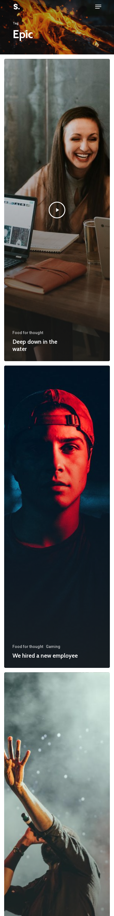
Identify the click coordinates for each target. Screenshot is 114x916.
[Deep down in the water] (57, 210)
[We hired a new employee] (57, 517)
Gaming (53, 646)
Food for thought (27, 332)
